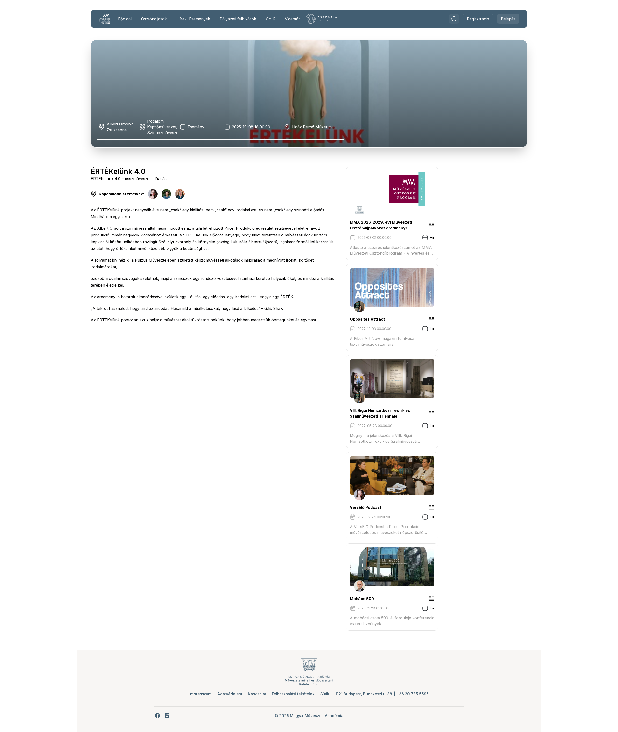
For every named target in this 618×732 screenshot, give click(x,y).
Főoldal (125, 18)
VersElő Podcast (365, 507)
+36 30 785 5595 (412, 693)
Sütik (324, 693)
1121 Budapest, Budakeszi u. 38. (364, 693)
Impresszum (200, 693)
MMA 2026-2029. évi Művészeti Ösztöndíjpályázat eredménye (381, 225)
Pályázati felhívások (238, 18)
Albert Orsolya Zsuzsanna (120, 127)
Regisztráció (478, 18)
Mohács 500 (362, 598)
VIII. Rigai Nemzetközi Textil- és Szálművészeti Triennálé (380, 413)
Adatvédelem (229, 693)
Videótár (292, 18)
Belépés (508, 18)
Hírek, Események (193, 18)
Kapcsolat (257, 693)
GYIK (270, 18)
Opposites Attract (367, 319)
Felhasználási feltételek (293, 693)
